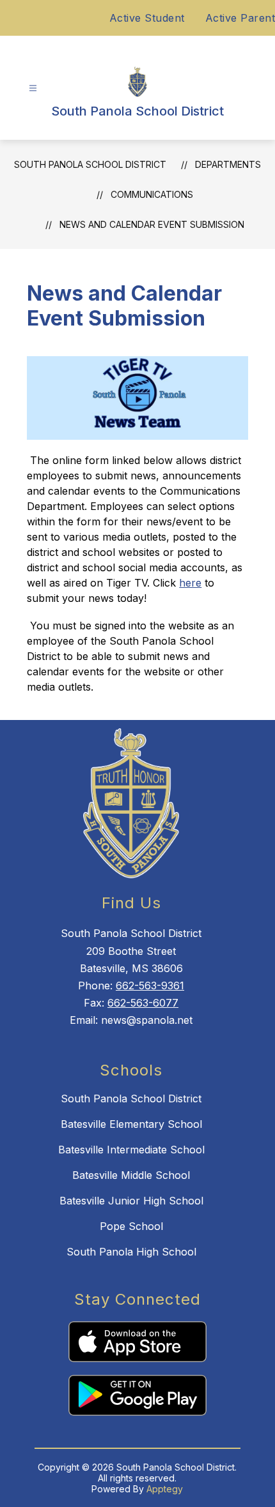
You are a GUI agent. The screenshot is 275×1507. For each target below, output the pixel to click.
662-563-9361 (150, 985)
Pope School (131, 1226)
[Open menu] (33, 88)
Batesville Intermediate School (131, 1149)
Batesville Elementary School (131, 1124)
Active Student (147, 17)
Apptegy (164, 1488)
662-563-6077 (142, 1002)
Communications (152, 194)
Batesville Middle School (131, 1175)
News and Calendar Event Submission (151, 224)
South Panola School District (90, 164)
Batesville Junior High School (131, 1200)
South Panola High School (131, 1251)
